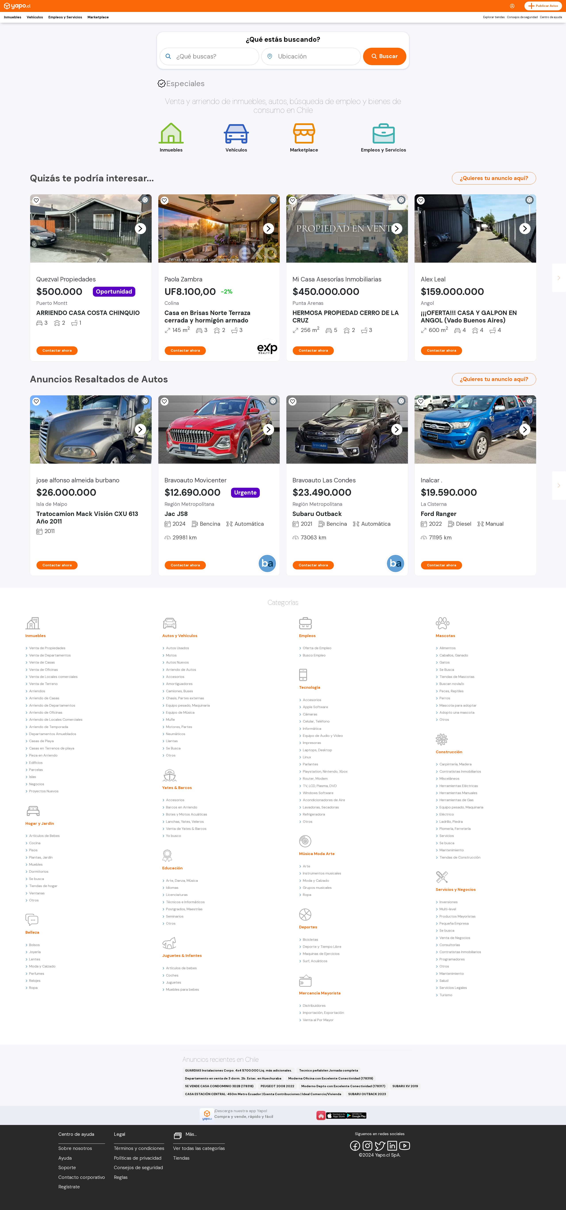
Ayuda (65, 1158)
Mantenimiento (452, 850)
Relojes (34, 980)
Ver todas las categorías (199, 1148)
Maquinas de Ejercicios (321, 953)
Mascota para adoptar (458, 705)
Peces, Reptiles (452, 691)
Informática (312, 728)
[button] (140, 228)
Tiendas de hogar (43, 886)
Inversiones (449, 902)
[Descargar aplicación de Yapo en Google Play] (356, 1115)
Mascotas (445, 635)
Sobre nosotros (75, 1148)
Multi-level (448, 909)
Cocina (34, 843)
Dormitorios (38, 871)
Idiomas (172, 887)
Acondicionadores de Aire (324, 800)
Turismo (446, 995)
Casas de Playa (41, 741)
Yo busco (173, 835)
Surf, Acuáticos (315, 961)
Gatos (445, 662)
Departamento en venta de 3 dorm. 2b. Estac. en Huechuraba (233, 1078)
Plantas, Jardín (41, 857)
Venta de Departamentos (50, 655)
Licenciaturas (177, 894)
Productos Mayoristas (458, 916)
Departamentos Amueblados (52, 734)
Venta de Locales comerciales (53, 676)
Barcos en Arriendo (181, 807)
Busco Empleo (314, 655)
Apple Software (315, 707)
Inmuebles (12, 17)
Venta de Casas (42, 662)
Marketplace (98, 17)
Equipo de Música (180, 712)
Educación (172, 868)
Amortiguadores (179, 683)
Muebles (36, 864)
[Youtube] (404, 1146)
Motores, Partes (179, 726)
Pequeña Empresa (454, 923)
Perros (445, 698)
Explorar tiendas (494, 17)
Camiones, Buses (179, 691)
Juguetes (173, 982)
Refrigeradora (314, 814)
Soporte (67, 1167)
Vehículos (35, 17)
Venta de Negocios (455, 937)
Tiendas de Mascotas (457, 676)
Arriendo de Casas (44, 698)
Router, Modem (315, 778)
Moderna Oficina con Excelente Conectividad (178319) (330, 1078)
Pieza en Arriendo (43, 755)
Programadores (452, 959)
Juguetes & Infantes (182, 955)
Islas (32, 776)
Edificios (36, 762)
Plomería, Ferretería (455, 828)
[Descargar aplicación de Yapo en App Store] (336, 1115)
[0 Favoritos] (292, 201)
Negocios (36, 784)
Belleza (32, 932)
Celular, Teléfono (316, 721)
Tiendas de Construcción (460, 857)
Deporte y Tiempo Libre (322, 946)
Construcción (449, 752)
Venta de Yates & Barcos (186, 828)
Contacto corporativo (81, 1177)
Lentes (34, 959)
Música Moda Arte (317, 853)
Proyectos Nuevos (44, 791)
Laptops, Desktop (317, 750)
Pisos (33, 850)
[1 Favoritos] (36, 201)
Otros (34, 900)
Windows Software (318, 793)
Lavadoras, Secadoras (321, 807)
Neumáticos (175, 734)
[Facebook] (355, 1146)
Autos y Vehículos (179, 635)
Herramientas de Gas (457, 800)
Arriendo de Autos (181, 669)
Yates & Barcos (177, 787)
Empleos (307, 635)
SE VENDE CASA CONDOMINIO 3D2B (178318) (219, 1086)
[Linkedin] (392, 1146)
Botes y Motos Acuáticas (186, 814)
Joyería (35, 952)
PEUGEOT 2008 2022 (277, 1086)
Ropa (33, 987)
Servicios (447, 835)
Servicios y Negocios (456, 889)
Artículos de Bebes (44, 835)
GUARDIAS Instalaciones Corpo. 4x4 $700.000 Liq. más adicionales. (238, 1070)
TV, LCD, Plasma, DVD (320, 785)
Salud (444, 980)
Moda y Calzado (42, 966)
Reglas (121, 1177)
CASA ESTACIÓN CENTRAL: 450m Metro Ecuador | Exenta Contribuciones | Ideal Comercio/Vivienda (263, 1094)
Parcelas (36, 769)
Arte (306, 866)
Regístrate (69, 1187)
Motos (171, 655)
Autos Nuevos (177, 662)
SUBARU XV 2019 (405, 1086)
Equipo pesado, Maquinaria (188, 705)
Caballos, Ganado (454, 655)
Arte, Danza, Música (182, 880)
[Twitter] (380, 1146)
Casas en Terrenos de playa (51, 748)
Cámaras (310, 714)
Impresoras (312, 742)
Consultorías (450, 945)
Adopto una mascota (457, 712)
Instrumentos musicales (322, 873)
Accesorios (175, 676)
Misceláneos (449, 778)
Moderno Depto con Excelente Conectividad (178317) (343, 1086)
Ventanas (37, 893)
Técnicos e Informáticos (185, 902)
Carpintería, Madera (456, 764)
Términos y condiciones (139, 1148)
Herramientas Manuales (458, 793)
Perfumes (36, 973)
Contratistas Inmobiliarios (460, 771)
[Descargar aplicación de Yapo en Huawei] (321, 1115)
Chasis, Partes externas (185, 698)
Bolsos (34, 945)
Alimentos (448, 648)
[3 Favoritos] (164, 201)
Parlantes (310, 764)
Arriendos (37, 691)
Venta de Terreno (43, 683)
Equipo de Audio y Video (323, 735)
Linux (307, 757)
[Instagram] (367, 1146)
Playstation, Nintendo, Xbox (325, 771)
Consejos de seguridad (522, 17)
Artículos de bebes (181, 968)
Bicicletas (310, 939)
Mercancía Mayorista (320, 993)
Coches (172, 975)
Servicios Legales (453, 987)
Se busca (36, 878)
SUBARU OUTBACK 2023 (367, 1094)
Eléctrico (447, 814)
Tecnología (309, 687)
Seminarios (175, 916)
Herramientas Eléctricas (459, 785)
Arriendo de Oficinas (45, 712)
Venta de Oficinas (43, 669)
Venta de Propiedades (47, 648)
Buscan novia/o (452, 683)
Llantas (172, 741)
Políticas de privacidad (137, 1158)
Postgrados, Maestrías (184, 909)
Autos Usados (177, 648)
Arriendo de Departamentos (52, 705)
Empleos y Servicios (65, 17)
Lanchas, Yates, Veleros (185, 821)
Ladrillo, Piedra (451, 821)
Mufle (170, 719)
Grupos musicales (317, 887)
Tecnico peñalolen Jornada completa (328, 1070)
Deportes (308, 927)
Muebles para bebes (182, 989)
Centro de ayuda (551, 17)
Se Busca (173, 748)
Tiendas (181, 1158)
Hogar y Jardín (39, 823)
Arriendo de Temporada (48, 726)
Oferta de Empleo (317, 648)
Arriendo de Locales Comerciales (55, 719)
